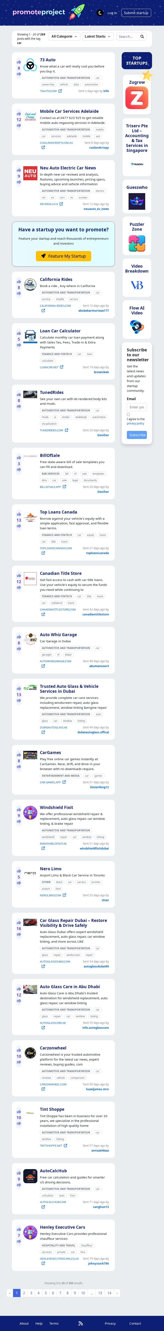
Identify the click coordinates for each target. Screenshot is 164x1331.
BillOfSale (50, 455)
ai (55, 417)
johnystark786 (98, 1263)
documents (90, 480)
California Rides (56, 279)
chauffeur (86, 1245)
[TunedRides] (29, 393)
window (67, 721)
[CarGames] (29, 754)
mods (45, 417)
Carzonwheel (53, 1048)
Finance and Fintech (57, 354)
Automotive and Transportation (66, 78)
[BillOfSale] (29, 455)
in (58, 654)
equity (90, 535)
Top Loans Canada (58, 512)
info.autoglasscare (95, 1028)
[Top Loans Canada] (29, 516)
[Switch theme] (100, 12)
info (106, 91)
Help (38, 1323)
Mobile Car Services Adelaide (69, 111)
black (59, 882)
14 (109, 1293)
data (76, 84)
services (56, 136)
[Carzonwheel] (29, 1052)
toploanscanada (97, 553)
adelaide (72, 136)
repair (63, 837)
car (98, 78)
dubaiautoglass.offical (93, 732)
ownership (48, 84)
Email (131, 399)
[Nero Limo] (29, 873)
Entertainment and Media (60, 776)
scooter (83, 197)
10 (83, 1293)
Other (46, 882)
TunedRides (52, 392)
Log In (112, 13)
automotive (91, 84)
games (98, 776)
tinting (81, 721)
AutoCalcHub (53, 1171)
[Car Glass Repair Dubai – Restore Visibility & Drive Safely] (29, 921)
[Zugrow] (136, 99)
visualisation (49, 424)
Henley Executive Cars (62, 1227)
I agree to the (136, 421)
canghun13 (101, 1207)
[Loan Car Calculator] (29, 335)
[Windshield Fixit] (29, 812)
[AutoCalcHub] (29, 1175)
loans (103, 535)
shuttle (60, 299)
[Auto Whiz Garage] (29, 638)
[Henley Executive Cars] (29, 1232)
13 (100, 1293)
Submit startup (136, 12)
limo (58, 889)
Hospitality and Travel (58, 1245)
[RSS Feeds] (81, 1323)
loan (89, 354)
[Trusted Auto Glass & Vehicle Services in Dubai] (29, 686)
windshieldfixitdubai (94, 848)
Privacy (110, 1323)
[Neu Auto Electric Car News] (29, 172)
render (66, 417)
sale (84, 473)
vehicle (64, 84)
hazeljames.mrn (97, 1089)
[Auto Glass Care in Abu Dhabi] (29, 988)
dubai (68, 654)
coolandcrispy (99, 148)
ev (52, 197)
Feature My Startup (66, 256)
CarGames (50, 752)
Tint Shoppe (52, 1109)
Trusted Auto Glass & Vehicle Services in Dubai (69, 688)
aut (98, 136)
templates (98, 473)
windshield (48, 837)
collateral (56, 603)
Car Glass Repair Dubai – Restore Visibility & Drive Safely (73, 922)
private (61, 1252)
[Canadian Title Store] (29, 578)
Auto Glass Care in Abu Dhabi (70, 986)
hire (83, 1252)
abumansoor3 (99, 666)
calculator (48, 360)
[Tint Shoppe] (29, 1112)
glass (45, 721)
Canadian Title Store (61, 573)
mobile (100, 129)
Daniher (103, 435)
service (46, 299)
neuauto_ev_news (96, 209)
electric (100, 191)
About (24, 1323)
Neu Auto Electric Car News (68, 168)
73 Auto (48, 60)
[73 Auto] (29, 64)
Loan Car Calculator (60, 331)
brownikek (101, 372)
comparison (77, 1078)
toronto (95, 882)
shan (105, 900)
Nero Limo (51, 869)
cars (62, 197)
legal (75, 480)
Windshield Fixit (56, 807)
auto (98, 714)
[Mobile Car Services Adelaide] (29, 116)
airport (46, 889)
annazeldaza (100, 1150)
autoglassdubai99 (96, 966)
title (53, 541)
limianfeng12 (99, 787)
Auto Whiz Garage (58, 634)
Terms (54, 1323)
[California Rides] (29, 284)
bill (67, 473)
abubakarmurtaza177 (93, 311)
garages (47, 654)
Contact (135, 1323)
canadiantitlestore (95, 614)
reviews (46, 1078)
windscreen (73, 955)
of (75, 473)
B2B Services (51, 473)
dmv (44, 480)
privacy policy (135, 423)
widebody (81, 417)
